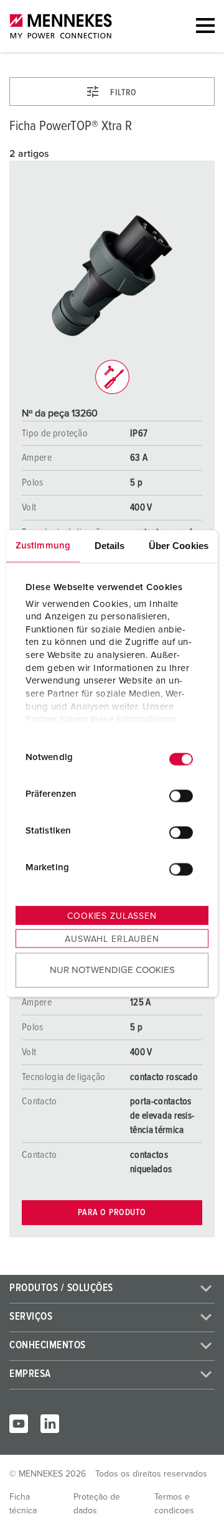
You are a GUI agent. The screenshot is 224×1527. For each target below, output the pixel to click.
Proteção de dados (96, 1504)
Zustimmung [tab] (43, 545)
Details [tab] (110, 545)
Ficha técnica (23, 1504)
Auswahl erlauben (112, 939)
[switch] (181, 795)
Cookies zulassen (111, 916)
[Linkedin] (49, 1423)
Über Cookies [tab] (178, 545)
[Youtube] (18, 1423)
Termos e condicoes (174, 1504)
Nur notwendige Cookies (112, 969)
